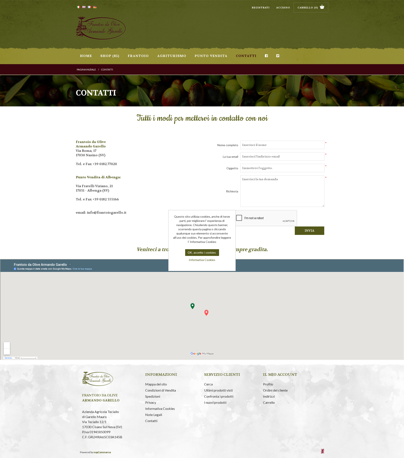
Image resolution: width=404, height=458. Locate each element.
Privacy (150, 402)
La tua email (230, 156)
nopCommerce (102, 452)
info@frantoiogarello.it (106, 212)
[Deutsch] (94, 7)
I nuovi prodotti (215, 402)
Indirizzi (269, 396)
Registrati (261, 7)
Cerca (208, 384)
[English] (83, 7)
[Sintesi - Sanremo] (322, 452)
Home (86, 56)
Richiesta (232, 191)
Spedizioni (152, 396)
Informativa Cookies (160, 408)
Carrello (269, 402)
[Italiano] (78, 7)
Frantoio (138, 56)
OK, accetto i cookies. (202, 252)
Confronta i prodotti (218, 396)
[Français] (89, 7)
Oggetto (232, 168)
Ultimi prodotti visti (218, 390)
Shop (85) (109, 56)
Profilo (268, 384)
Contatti (246, 56)
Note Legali (153, 415)
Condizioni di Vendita (160, 390)
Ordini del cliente (275, 390)
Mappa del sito (156, 384)
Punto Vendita (211, 56)
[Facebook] (266, 56)
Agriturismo (171, 56)
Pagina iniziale (86, 69)
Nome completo (227, 145)
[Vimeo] (277, 56)
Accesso (283, 7)
